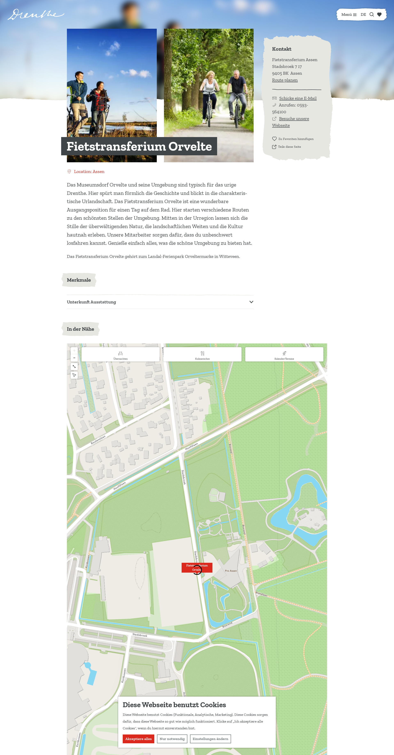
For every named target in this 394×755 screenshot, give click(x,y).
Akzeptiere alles (138, 739)
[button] (74, 350)
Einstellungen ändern (210, 739)
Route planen (285, 80)
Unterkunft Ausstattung (91, 302)
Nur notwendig (172, 739)
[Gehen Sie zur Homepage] (36, 14)
